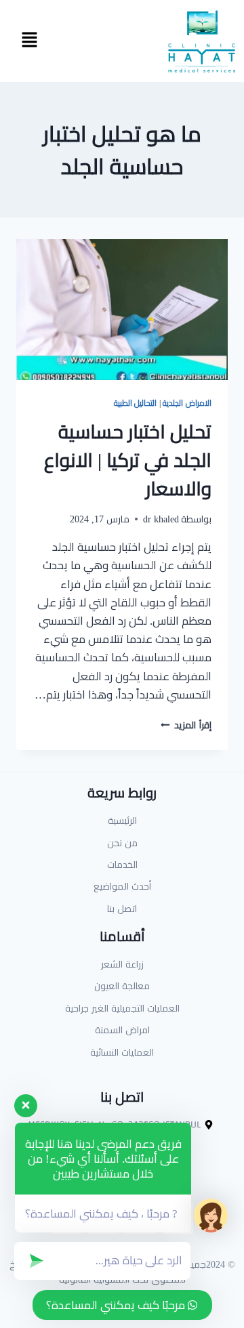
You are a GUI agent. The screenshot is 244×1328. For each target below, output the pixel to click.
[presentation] (122, 309)
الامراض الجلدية (187, 403)
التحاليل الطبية (135, 403)
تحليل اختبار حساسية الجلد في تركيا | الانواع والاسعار (127, 460)
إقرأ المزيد (186, 725)
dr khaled (161, 519)
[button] (29, 41)
